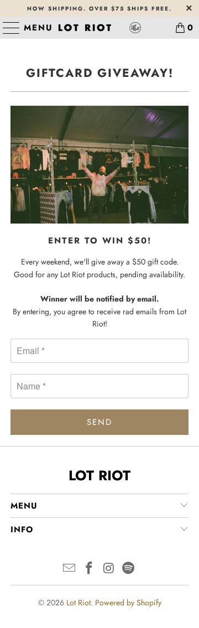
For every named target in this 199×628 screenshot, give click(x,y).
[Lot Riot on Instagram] (109, 569)
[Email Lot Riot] (69, 569)
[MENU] (6, 28)
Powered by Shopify (128, 602)
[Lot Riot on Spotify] (129, 569)
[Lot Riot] (99, 28)
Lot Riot (78, 602)
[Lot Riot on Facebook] (89, 569)
